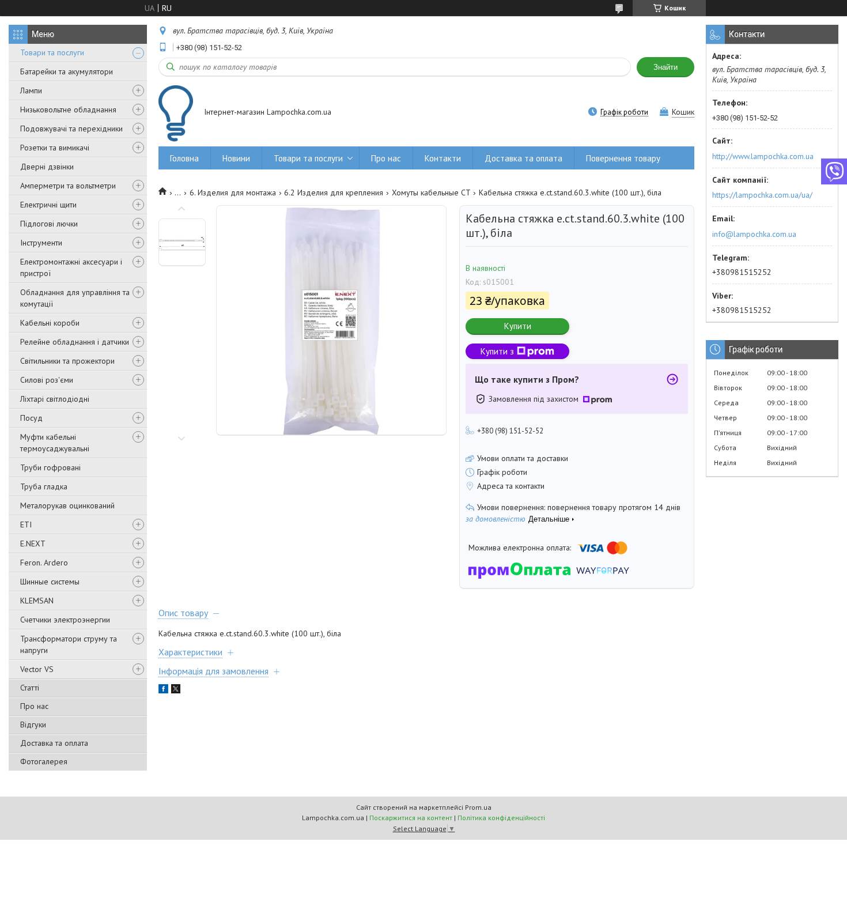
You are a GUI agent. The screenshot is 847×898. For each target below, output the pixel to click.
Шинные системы (50, 581)
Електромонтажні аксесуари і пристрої (71, 267)
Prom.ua (478, 807)
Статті (29, 687)
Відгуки (33, 724)
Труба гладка (43, 486)
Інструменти (41, 242)
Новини (236, 158)
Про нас (34, 706)
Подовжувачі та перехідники (71, 128)
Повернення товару (623, 158)
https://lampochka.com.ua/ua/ (762, 195)
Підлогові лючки (49, 223)
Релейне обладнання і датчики (74, 342)
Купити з (497, 351)
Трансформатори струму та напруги (68, 644)
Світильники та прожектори (67, 361)
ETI (26, 524)
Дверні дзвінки (47, 166)
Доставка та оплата (54, 743)
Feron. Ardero (44, 562)
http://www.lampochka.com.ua (763, 156)
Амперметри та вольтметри (68, 185)
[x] (175, 690)
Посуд (31, 418)
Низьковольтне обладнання (68, 109)
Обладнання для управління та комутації (75, 298)
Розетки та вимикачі (54, 147)
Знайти (665, 67)
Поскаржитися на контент (410, 817)
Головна (184, 158)
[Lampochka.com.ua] (175, 113)
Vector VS (37, 669)
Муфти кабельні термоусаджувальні (54, 443)
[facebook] (163, 690)
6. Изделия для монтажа (233, 192)
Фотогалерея (43, 761)
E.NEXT (33, 543)
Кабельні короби (50, 323)
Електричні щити (48, 204)
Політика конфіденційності (501, 817)
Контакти (443, 158)
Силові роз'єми (46, 380)
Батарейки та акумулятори (66, 71)
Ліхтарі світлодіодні (54, 399)
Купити (517, 325)
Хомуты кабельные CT (431, 192)
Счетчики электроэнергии (65, 619)
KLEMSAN (37, 600)
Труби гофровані (50, 467)
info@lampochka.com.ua (754, 234)
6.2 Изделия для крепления (333, 192)
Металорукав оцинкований (67, 505)
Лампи (31, 90)
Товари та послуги (52, 52)
